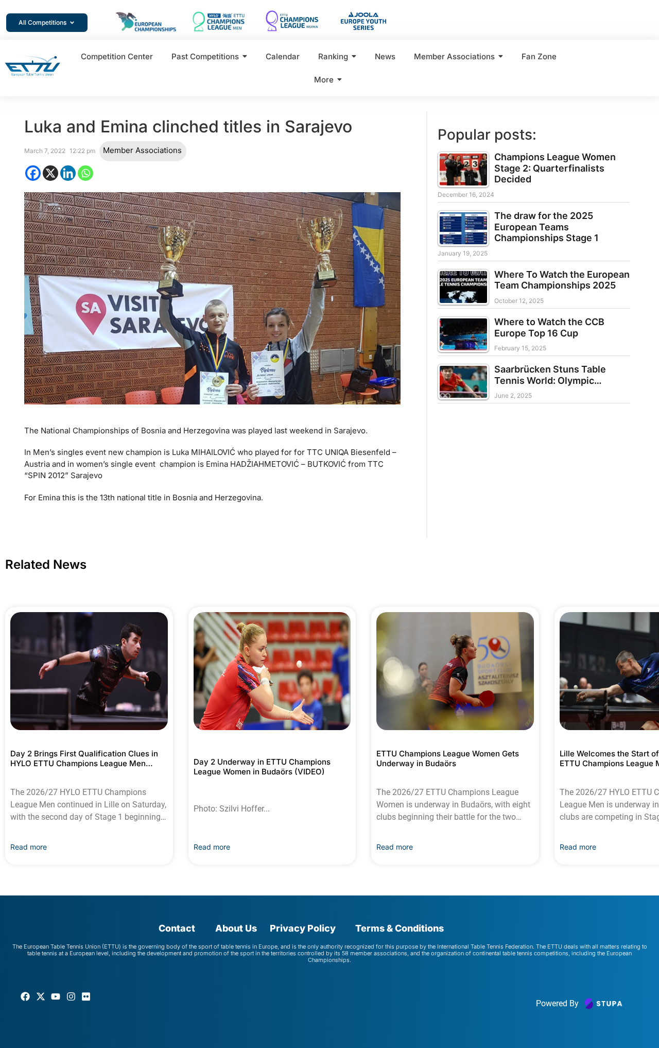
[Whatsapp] (85, 173)
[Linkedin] (68, 173)
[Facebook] (33, 173)
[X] (50, 173)
